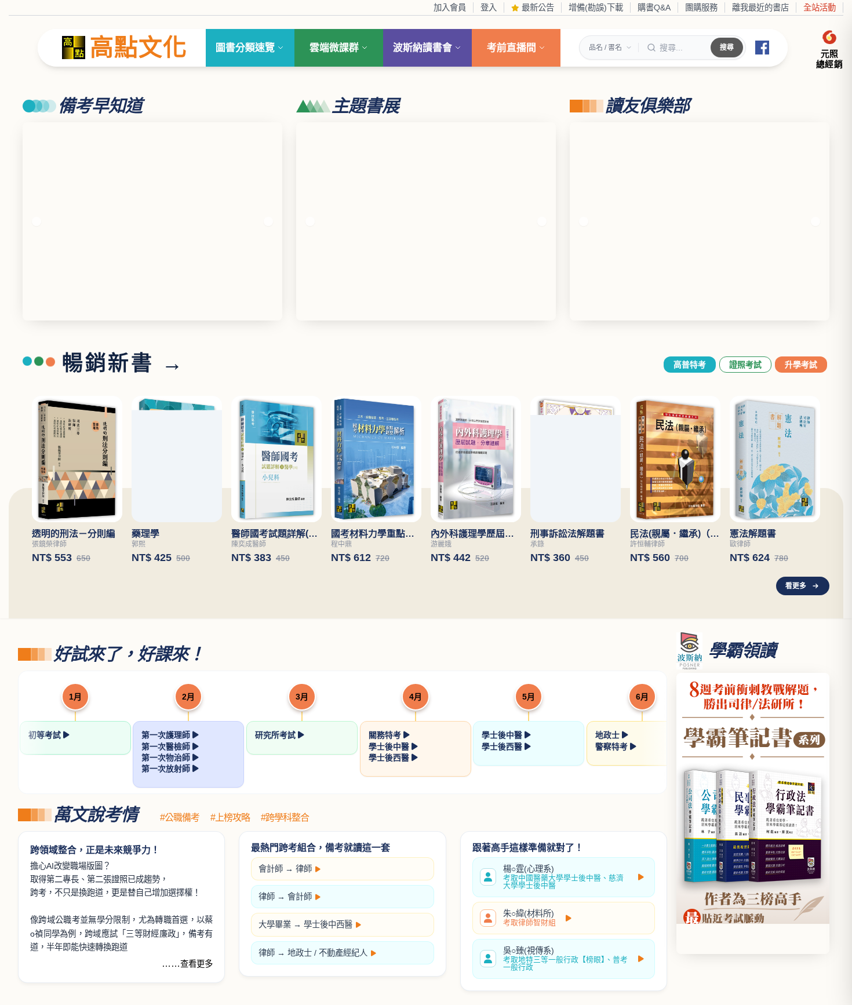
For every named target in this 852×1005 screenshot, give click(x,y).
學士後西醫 (390, 757)
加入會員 (450, 7)
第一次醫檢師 (166, 746)
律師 (304, 869)
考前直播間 (511, 47)
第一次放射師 (166, 768)
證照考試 (745, 364)
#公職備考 (179, 817)
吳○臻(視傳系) (565, 958)
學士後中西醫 (328, 924)
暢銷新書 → (123, 363)
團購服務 (701, 7)
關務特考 (386, 735)
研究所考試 (276, 735)
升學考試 (801, 364)
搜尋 (727, 47)
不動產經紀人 (343, 953)
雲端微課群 (334, 47)
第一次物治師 (166, 757)
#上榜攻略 (230, 817)
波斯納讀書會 (422, 47)
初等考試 (45, 735)
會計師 (270, 869)
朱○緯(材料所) (529, 918)
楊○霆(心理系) (563, 877)
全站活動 (819, 7)
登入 (488, 7)
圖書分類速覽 (245, 47)
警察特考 (612, 746)
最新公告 (536, 7)
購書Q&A (654, 7)
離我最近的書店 (760, 7)
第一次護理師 (166, 735)
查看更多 (196, 963)
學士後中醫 (390, 746)
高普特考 (689, 364)
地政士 (608, 735)
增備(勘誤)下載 (596, 7)
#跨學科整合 (285, 817)
